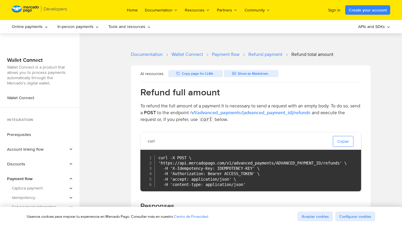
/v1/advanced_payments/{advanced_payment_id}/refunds (250, 112)
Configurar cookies (355, 216)
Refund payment (265, 54)
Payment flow (226, 54)
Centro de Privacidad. (191, 216)
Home (132, 10)
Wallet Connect (187, 54)
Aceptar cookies (315, 216)
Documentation (147, 54)
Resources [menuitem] (195, 10)
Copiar (343, 141)
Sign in (334, 10)
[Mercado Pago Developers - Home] (39, 10)
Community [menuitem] (255, 10)
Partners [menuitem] (224, 10)
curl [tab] (151, 141)
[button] (39, 149)
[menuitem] (30, 27)
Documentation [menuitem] (158, 10)
